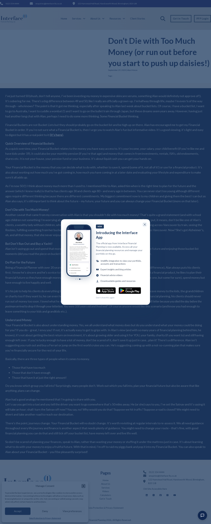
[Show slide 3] (79, 279)
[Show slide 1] (75, 279)
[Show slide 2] (77, 279)
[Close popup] (144, 224)
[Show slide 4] (81, 279)
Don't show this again (105, 297)
